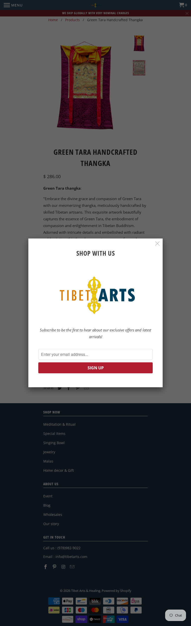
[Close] (157, 243)
